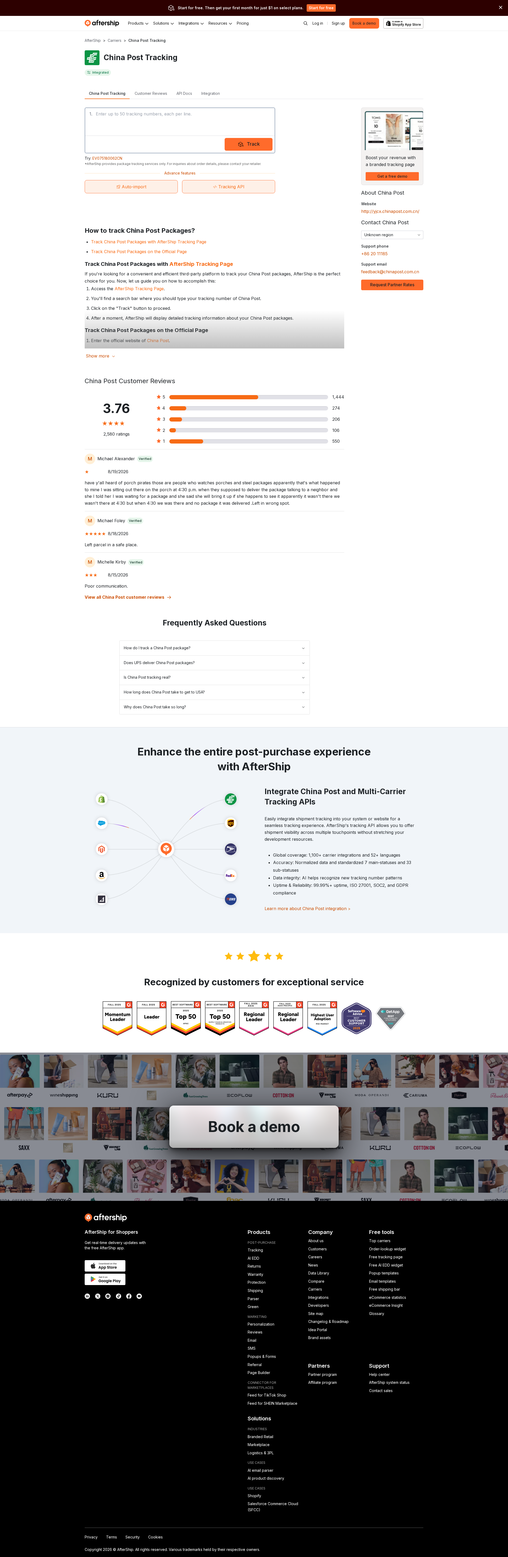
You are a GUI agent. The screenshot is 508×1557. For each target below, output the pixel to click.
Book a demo (364, 23)
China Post (158, 340)
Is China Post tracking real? (147, 677)
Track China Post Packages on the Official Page (139, 251)
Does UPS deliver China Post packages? (159, 662)
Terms (111, 1537)
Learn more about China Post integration (308, 908)
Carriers (114, 40)
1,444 (338, 397)
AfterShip (93, 40)
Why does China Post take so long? (155, 707)
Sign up (338, 23)
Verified (145, 459)
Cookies (155, 1537)
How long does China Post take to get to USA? (164, 692)
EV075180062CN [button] (107, 158)
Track (253, 144)
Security (132, 1537)
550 (336, 441)
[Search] (305, 23)
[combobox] (392, 235)
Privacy (91, 1537)
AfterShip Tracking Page (201, 264)
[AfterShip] (103, 23)
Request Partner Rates (392, 284)
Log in (317, 23)
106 (335, 430)
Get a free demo (392, 176)
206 (336, 419)
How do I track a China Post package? (157, 648)
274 (336, 408)
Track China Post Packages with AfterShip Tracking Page (148, 241)
